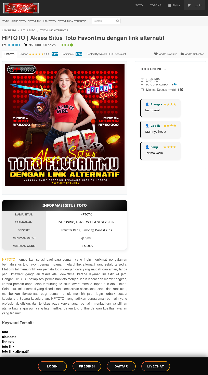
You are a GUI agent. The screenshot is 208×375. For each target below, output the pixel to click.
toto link (8, 346)
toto (5, 331)
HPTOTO (13, 45)
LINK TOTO (49, 21)
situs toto (9, 336)
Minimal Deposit (164, 89)
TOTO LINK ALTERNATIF (72, 21)
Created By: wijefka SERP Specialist (106, 54)
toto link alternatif (15, 351)
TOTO (5, 21)
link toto (8, 341)
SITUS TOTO (18, 21)
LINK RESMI (9, 30)
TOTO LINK (34, 21)
